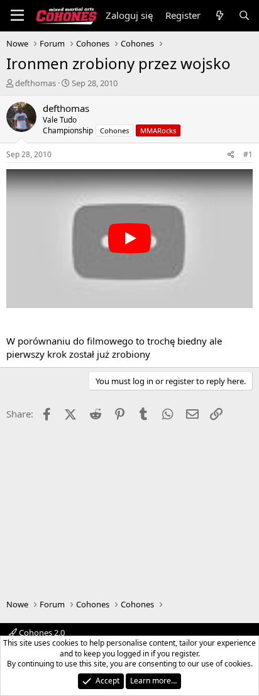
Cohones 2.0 (41, 632)
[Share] (231, 155)
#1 (248, 154)
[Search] (244, 15)
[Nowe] (219, 15)
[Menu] (17, 15)
